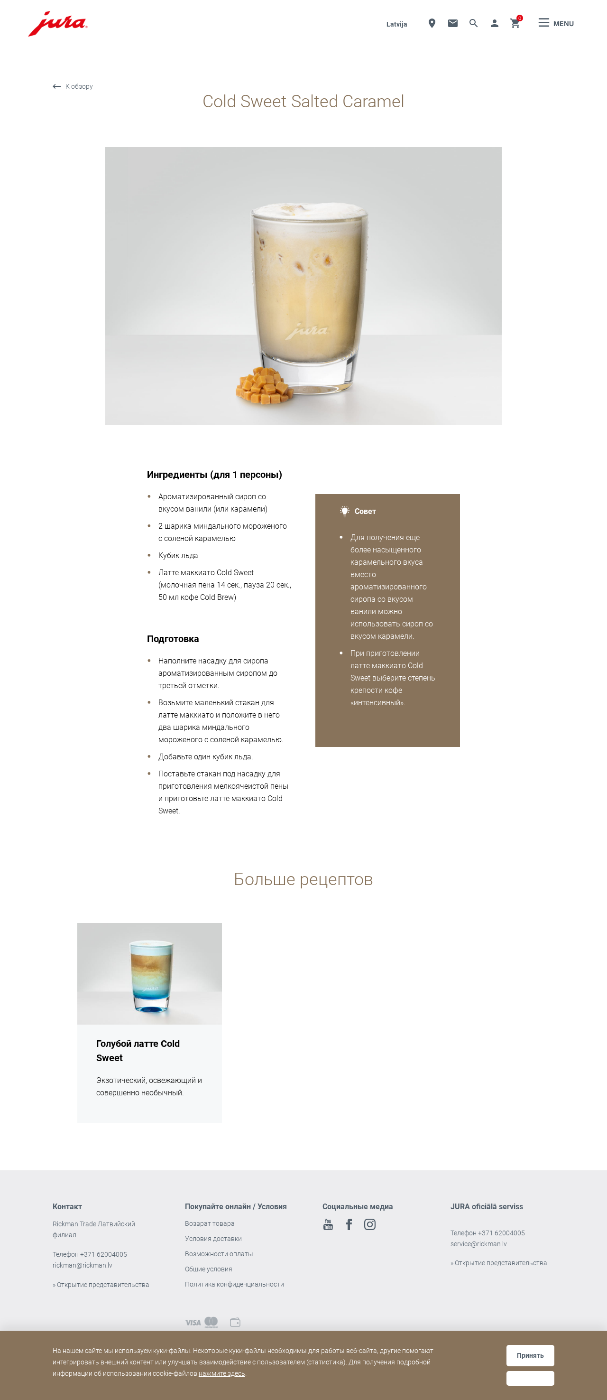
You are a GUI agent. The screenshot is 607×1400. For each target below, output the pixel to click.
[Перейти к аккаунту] (494, 23)
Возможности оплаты (219, 1254)
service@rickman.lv (479, 1244)
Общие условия (208, 1269)
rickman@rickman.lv (82, 1265)
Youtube (328, 1224)
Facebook (349, 1224)
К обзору (79, 86)
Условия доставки (213, 1238)
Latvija (396, 24)
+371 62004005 (103, 1254)
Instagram (370, 1224)
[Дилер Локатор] (432, 23)
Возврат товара (210, 1223)
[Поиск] (473, 23)
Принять (530, 1355)
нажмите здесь (222, 1373)
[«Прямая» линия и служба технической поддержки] (453, 23)
